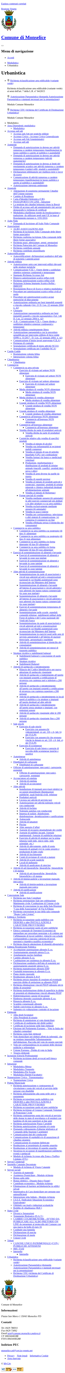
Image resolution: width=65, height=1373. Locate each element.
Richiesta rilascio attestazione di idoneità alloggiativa (38, 944)
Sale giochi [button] (18, 724)
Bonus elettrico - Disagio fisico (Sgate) (31, 1180)
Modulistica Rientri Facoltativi (27, 1074)
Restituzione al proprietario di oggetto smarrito (35, 1145)
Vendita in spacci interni (36, 511)
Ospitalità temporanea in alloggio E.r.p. (31, 971)
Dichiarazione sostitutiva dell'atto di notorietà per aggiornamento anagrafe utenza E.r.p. (36, 964)
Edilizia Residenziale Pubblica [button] (21, 947)
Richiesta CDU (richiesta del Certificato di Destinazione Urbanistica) (33, 1274)
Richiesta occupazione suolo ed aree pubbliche (35, 928)
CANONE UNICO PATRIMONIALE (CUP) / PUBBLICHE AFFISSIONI (36, 1244)
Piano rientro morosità (23, 974)
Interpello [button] (17, 1251)
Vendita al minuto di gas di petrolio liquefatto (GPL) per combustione (42, 453)
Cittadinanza (19, 362)
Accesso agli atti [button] (15, 131)
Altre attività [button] (19, 786)
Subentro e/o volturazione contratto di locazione (36, 1009)
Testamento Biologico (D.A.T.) (28, 1216)
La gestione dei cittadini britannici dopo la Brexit (36, 204)
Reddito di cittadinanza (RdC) (27, 1208)
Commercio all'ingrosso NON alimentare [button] (38, 416)
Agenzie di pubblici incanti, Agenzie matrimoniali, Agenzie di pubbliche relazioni (40, 834)
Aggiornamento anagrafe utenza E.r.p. (31, 952)
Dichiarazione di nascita (24, 1232)
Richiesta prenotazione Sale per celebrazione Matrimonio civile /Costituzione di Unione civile (36, 902)
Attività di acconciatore (30, 783)
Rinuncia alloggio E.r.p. (24, 1001)
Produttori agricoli (28, 797)
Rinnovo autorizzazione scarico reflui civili (33, 278)
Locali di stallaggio (28, 862)
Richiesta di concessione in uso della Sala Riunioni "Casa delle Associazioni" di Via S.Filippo (37, 907)
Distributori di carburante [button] (25, 762)
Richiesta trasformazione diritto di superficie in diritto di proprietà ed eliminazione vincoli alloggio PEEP (38, 991)
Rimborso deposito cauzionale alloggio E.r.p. (34, 998)
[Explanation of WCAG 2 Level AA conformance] (18, 1370)
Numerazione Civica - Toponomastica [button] (25, 1077)
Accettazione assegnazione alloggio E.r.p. (33, 949)
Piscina (22, 824)
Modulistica (12, 62)
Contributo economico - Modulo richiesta (33, 1183)
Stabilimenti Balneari (29, 664)
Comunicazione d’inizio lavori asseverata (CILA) (36, 340)
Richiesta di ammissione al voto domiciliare (34, 1020)
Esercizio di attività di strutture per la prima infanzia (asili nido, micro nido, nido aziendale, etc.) (39, 841)
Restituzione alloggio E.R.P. (26, 977)
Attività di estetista (28, 781)
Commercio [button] (12, 365)
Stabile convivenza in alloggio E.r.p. (30, 1006)
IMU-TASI (18, 1248)
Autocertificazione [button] (16, 253)
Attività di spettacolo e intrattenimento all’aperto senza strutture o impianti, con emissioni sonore (38, 708)
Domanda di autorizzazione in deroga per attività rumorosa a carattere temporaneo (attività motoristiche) (36, 158)
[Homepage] (8, 30)
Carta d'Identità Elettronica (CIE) (29, 199)
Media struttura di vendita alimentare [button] (36, 397)
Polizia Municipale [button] (16, 1083)
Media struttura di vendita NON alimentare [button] (39, 389)
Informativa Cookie (39, 1355)
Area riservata (14, 1358)
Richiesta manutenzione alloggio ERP (31, 968)
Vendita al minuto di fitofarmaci (40, 492)
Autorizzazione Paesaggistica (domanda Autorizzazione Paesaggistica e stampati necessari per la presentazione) (35, 98)
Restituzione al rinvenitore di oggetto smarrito (35, 1148)
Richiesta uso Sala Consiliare (27, 898)
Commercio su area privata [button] (26, 367)
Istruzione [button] (12, 1064)
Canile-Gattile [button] (14, 351)
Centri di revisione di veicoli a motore (37, 857)
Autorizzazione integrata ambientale (30, 185)
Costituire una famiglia (24, 1229)
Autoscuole (24, 819)
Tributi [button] (10, 1240)
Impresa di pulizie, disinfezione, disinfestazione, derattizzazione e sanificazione (41, 815)
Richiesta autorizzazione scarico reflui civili (34, 280)
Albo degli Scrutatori (23, 1015)
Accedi (10, 57)
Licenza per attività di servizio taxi (35, 800)
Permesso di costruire (23, 343)
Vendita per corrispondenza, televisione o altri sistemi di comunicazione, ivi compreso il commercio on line (44, 517)
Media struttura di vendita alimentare (42, 400)
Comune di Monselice (23, 37)
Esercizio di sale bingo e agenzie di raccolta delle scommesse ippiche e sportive (42, 751)
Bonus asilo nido (21, 1178)
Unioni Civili (19, 1238)
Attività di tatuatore (28, 822)
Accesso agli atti (21, 142)
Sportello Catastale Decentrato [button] (21, 1164)
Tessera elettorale (21, 1053)
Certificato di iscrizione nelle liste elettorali (33, 1025)
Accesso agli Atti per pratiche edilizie (31, 133)
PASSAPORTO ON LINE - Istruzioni (31, 201)
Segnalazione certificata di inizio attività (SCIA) (36, 346)
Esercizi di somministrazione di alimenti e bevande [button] (37, 552)
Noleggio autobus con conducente (35, 811)
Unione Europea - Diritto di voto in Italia (32, 1050)
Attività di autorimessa (30, 759)
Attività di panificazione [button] (24, 889)
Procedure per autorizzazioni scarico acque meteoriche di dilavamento (33, 298)
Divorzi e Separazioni (23, 1213)
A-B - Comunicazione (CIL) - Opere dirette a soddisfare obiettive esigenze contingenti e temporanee (35, 324)
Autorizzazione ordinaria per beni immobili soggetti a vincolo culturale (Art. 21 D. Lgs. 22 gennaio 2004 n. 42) (38, 305)
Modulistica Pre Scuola (24, 1072)
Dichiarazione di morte (24, 1235)
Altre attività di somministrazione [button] (29, 571)
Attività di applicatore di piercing (35, 865)
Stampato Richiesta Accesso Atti (28, 275)
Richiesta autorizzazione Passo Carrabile (32, 1123)
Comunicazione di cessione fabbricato (31, 1142)
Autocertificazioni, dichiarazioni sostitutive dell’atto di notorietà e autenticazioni (37, 257)
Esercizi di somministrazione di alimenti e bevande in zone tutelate (39, 562)
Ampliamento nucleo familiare (27, 955)
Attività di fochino (28, 808)
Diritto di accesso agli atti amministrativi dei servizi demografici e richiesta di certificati (37, 208)
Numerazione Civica (23, 1080)
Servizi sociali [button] (14, 1170)
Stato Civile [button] (12, 1210)
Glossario (17, 310)
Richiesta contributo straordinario (29, 250)
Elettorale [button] (11, 1012)
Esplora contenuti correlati (13, 3)
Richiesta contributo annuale (26, 248)
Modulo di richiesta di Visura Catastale (31, 1167)
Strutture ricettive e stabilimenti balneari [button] (32, 653)
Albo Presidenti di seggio (25, 1017)
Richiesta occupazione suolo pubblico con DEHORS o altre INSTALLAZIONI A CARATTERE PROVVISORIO (33, 922)
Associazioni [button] (13, 226)
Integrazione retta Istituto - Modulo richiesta (34, 1197)
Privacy (11, 1355)
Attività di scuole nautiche (31, 860)
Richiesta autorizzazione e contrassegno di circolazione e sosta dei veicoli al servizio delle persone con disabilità (35, 1088)
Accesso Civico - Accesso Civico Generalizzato (36, 136)
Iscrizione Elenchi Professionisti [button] (22, 1055)
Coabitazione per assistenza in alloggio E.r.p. (34, 960)
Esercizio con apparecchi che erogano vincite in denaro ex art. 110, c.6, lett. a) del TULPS (44, 740)
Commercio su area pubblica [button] (27, 528)
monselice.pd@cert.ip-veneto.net (16, 1350)
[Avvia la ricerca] (2, 45)
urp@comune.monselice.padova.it (24, 1333)
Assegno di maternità (23, 1172)
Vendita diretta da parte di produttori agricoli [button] (40, 430)
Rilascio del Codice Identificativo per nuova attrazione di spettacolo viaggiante (40, 671)
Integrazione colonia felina (26, 356)
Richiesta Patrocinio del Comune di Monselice (35, 245)
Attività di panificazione (30, 892)
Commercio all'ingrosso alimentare (41, 427)
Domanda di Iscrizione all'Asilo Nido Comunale (36, 223)
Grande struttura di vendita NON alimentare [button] (40, 403)
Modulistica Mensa (22, 1066)
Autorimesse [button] (19, 756)
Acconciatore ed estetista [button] (25, 778)
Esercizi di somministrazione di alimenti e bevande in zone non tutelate (39, 556)
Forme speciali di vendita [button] (31, 495)
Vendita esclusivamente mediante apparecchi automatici (41, 507)
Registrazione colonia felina (26, 354)
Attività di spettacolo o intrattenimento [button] (31, 667)
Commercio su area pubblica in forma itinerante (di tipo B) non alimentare (37, 548)
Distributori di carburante (31, 764)
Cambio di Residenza (23, 196)
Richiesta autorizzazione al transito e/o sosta (34, 1126)
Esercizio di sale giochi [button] (30, 726)
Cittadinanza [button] (13, 359)
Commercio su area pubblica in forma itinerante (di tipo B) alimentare (37, 543)
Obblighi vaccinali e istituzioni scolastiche (33, 1205)
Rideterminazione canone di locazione (31, 996)
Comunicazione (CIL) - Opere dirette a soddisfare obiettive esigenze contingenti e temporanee (37, 271)
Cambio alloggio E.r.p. (24, 957)
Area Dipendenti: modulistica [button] (21, 125)
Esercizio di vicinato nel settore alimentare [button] (39, 381)
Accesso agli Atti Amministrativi (28, 139)
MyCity (7, 1363)
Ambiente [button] (12, 144)
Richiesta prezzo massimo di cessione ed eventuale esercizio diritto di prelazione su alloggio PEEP (37, 981)
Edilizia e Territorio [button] (16, 917)
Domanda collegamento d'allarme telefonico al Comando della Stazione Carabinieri (35, 1130)
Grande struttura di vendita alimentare (43, 414)
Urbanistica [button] (12, 1257)
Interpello (23, 1254)
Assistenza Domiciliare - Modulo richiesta (33, 1175)
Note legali (22, 1355)
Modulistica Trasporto (23, 1069)
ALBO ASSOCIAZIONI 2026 (28, 229)
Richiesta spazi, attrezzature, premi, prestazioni (35, 242)
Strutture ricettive (27, 661)
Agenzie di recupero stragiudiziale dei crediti (40, 830)
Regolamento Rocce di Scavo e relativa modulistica (37, 289)
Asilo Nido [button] (12, 221)
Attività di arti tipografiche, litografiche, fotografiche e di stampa (38, 874)
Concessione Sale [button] (15, 895)
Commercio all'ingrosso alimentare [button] (35, 424)
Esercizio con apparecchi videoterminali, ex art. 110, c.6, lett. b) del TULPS (43, 732)
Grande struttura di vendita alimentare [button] (37, 411)
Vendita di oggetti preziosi (37, 479)
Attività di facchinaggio (30, 854)
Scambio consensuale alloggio (27, 1004)
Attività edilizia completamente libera (31, 329)
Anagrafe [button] (11, 188)
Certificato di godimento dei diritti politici (33, 1023)
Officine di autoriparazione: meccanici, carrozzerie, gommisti (37, 774)
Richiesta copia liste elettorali (27, 1034)
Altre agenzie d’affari (29, 827)
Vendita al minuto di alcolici (38, 444)
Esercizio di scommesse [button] (30, 745)
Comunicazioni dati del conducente (30, 1134)
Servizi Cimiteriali (15, 1161)
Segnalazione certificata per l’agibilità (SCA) (34, 348)
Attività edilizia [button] (14, 261)
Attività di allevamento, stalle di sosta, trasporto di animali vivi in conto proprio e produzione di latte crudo (39, 849)
